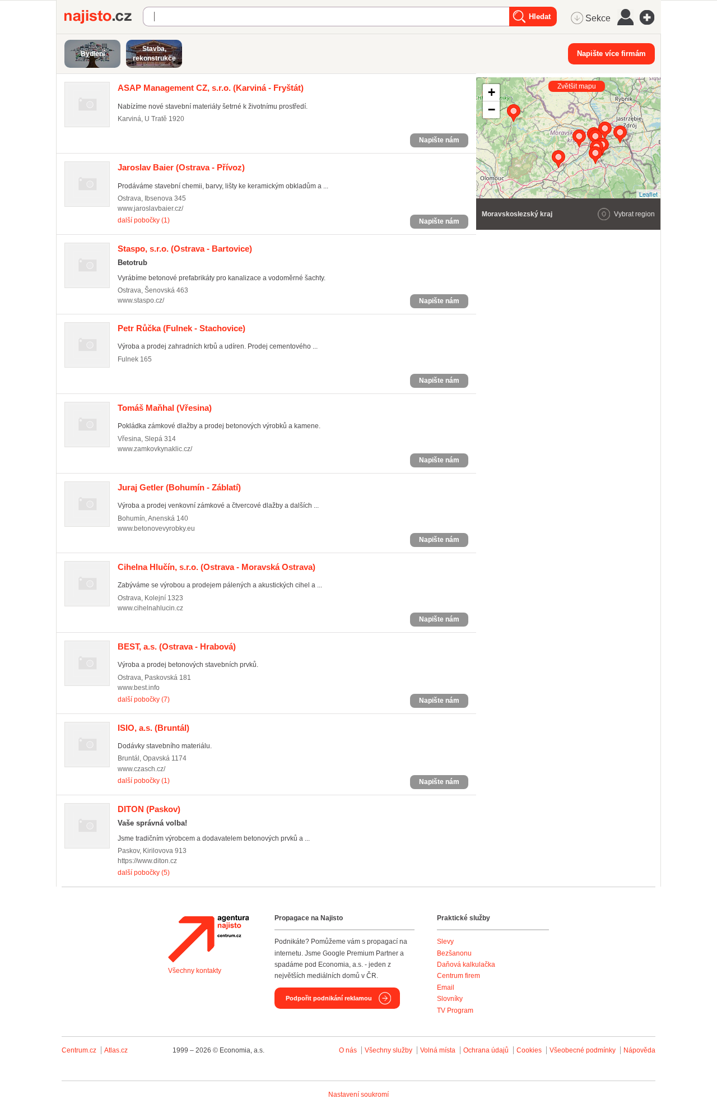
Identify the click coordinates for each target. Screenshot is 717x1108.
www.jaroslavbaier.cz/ (150, 208)
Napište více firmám (611, 53)
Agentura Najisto (208, 938)
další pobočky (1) (144, 220)
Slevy (445, 941)
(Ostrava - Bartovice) (185, 248)
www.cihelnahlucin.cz (150, 608)
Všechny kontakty (194, 971)
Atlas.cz (116, 1050)
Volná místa (437, 1050)
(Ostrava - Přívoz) (181, 167)
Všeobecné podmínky (583, 1050)
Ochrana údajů (486, 1050)
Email (445, 987)
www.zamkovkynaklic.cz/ (155, 449)
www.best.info (139, 688)
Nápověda (639, 1050)
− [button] (491, 110)
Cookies (529, 1050)
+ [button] (491, 92)
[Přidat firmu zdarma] (650, 17)
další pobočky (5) (144, 873)
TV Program (455, 1010)
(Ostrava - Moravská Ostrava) (216, 567)
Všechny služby (389, 1050)
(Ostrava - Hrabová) (177, 646)
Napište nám (439, 140)
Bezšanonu (454, 953)
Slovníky (450, 999)
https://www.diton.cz (147, 861)
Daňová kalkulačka (466, 964)
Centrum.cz (79, 1050)
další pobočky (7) (144, 699)
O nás (348, 1050)
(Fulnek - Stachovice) (181, 328)
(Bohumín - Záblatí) (179, 487)
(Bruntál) (153, 728)
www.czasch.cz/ (141, 769)
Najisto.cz (103, 16)
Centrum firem (458, 976)
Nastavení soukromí (358, 1094)
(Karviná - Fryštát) (211, 87)
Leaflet (648, 193)
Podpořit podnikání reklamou (329, 998)
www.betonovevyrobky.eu (156, 528)
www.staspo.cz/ (141, 300)
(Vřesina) (165, 407)
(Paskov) (149, 809)
